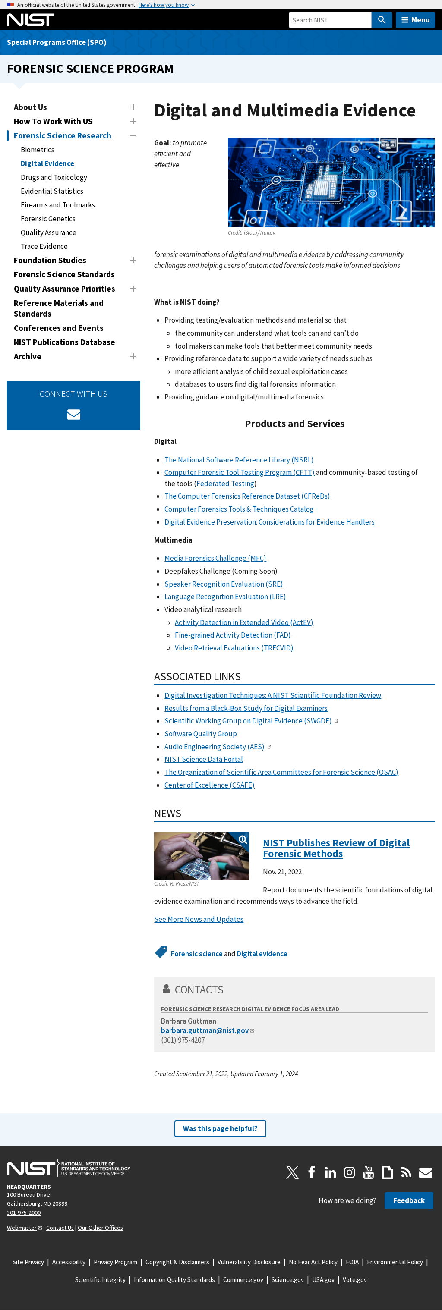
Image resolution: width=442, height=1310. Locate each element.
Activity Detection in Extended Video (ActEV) (244, 622)
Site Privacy (28, 1262)
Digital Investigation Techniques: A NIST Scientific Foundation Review (272, 695)
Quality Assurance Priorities (64, 288)
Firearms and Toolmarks (58, 205)
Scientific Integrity (100, 1279)
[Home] (30, 20)
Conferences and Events (59, 328)
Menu (420, 20)
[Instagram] (349, 1172)
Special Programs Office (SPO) (57, 42)
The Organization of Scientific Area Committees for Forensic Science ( (281, 772)
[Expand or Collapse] (133, 107)
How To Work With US (53, 121)
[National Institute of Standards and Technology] (68, 1168)
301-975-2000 (24, 1212)
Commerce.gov (243, 1279)
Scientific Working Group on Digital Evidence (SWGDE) (248, 721)
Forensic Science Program (90, 68)
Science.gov (288, 1279)
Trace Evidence (44, 246)
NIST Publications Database (64, 342)
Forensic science (197, 953)
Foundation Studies (50, 260)
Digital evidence (262, 953)
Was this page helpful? (220, 1128)
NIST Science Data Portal (203, 759)
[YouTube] (368, 1172)
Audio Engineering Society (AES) (214, 746)
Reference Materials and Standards (59, 308)
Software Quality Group (200, 733)
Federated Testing (225, 483)
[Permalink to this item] (349, 423)
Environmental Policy (395, 1262)
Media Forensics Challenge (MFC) (215, 558)
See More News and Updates (198, 919)
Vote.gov (355, 1279)
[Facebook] (311, 1172)
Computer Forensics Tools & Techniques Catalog (239, 509)
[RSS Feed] (406, 1172)
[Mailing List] (425, 1172)
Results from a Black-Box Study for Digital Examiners (246, 708)
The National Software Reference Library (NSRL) (239, 460)
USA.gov (323, 1279)
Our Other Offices (100, 1227)
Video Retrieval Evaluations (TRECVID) (234, 648)
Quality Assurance (48, 232)
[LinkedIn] (330, 1172)
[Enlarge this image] (201, 856)
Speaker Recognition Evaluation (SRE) (223, 584)
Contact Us (60, 1227)
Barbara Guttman (188, 1021)
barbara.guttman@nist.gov (205, 1030)
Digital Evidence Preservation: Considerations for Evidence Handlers (269, 522)
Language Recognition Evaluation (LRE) (225, 596)
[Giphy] (387, 1172)
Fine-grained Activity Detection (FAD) (233, 635)
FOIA (352, 1262)
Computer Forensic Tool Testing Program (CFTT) (239, 472)
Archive (27, 356)
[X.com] (292, 1172)
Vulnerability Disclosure (249, 1262)
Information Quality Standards (174, 1279)
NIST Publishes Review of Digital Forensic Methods (336, 848)
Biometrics (37, 149)
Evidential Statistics (52, 191)
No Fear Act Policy (313, 1262)
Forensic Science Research (62, 135)
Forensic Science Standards (64, 274)
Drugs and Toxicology (54, 177)
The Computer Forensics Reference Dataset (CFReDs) (248, 496)
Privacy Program (115, 1262)
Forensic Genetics (48, 218)
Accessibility (68, 1262)
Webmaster (22, 1227)
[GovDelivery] (73, 414)
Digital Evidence (47, 163)
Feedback (409, 1200)
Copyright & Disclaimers (177, 1262)
